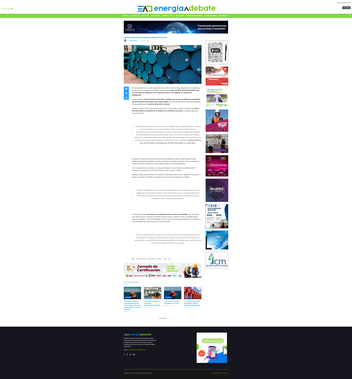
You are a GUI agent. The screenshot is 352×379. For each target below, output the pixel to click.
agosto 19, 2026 (149, 307)
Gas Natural (135, 15)
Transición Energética (194, 15)
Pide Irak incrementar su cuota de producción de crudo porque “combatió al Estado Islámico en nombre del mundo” (132, 305)
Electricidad (155, 15)
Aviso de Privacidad (216, 373)
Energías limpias (168, 15)
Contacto (225, 373)
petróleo (158, 259)
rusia (164, 259)
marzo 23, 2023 (145, 40)
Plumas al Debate (211, 15)
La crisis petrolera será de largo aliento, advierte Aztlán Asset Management (192, 303)
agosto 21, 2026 (129, 311)
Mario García (134, 40)
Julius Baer (151, 259)
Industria (145, 15)
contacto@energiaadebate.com (137, 350)
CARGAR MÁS (162, 318)
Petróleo (126, 15)
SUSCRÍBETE (346, 7)
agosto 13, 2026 (169, 305)
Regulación (180, 15)
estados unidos (140, 259)
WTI (170, 259)
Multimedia (223, 15)
